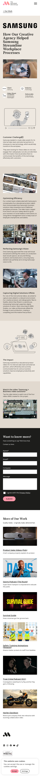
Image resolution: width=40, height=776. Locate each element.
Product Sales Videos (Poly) (15, 550)
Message (6, 477)
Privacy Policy (24, 493)
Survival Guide (9, 615)
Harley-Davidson (10, 712)
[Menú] (35, 3)
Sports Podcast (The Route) (15, 581)
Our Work (8, 11)
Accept (14, 771)
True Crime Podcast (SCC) (14, 679)
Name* (6, 451)
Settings (25, 771)
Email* (5, 459)
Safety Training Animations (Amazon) (15, 646)
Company (7, 468)
